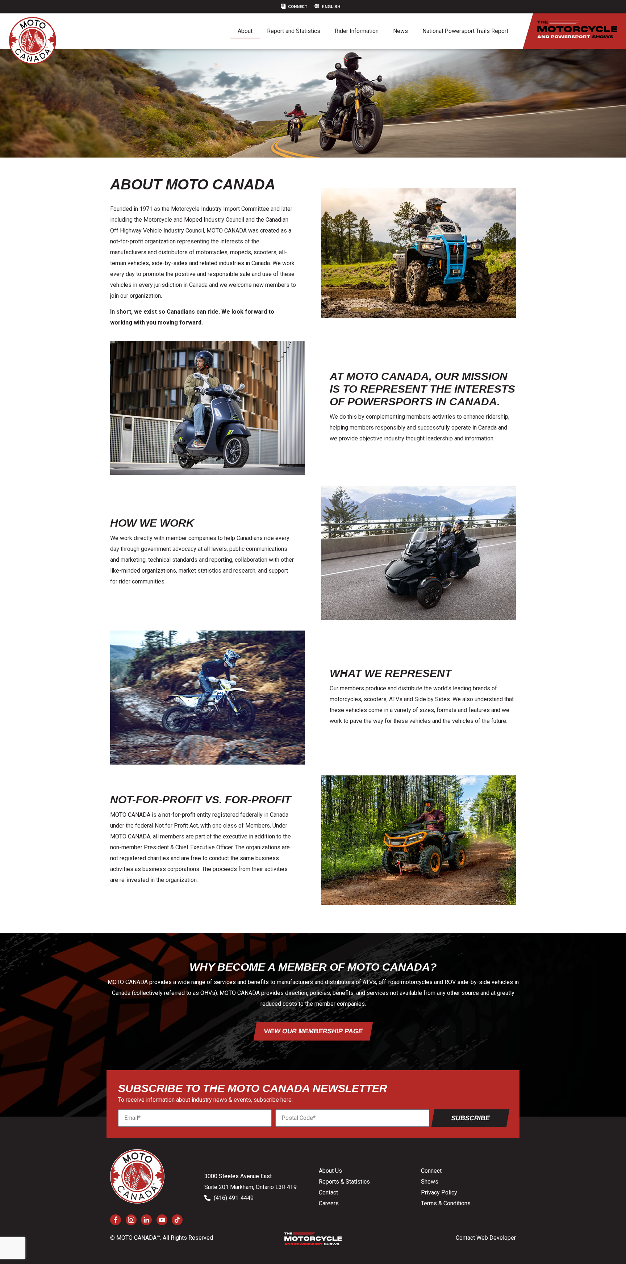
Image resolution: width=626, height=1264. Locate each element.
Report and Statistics (293, 31)
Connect (297, 6)
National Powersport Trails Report (465, 31)
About (245, 31)
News (400, 31)
